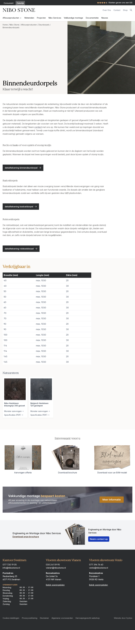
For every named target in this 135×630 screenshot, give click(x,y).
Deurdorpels (43, 25)
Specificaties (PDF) (12, 415)
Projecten (41, 18)
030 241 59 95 (53, 564)
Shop (125, 10)
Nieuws (104, 18)
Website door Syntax (123, 618)
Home (5, 25)
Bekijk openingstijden (55, 585)
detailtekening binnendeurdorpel (21, 167)
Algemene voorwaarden (62, 618)
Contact (117, 10)
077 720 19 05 (10, 564)
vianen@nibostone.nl (56, 567)
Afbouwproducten (11, 18)
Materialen (29, 18)
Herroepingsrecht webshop (88, 618)
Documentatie (92, 18)
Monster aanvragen (13, 411)
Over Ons (107, 10)
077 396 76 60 (96, 564)
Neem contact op (99, 539)
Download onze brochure (26, 536)
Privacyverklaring (29, 618)
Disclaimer (44, 618)
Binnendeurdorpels (11, 27)
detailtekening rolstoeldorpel (19, 248)
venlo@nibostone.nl (98, 567)
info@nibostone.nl (11, 567)
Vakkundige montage (73, 18)
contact (38, 127)
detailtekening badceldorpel (19, 206)
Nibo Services (54, 18)
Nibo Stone (14, 25)
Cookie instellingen (11, 618)
